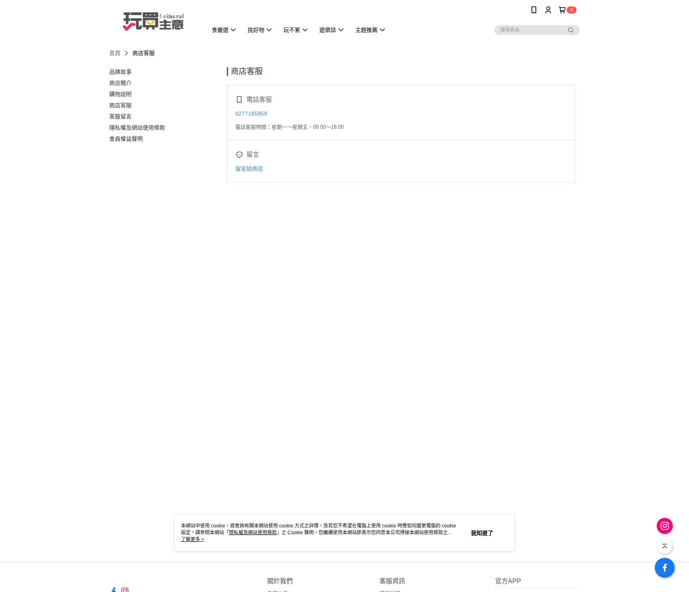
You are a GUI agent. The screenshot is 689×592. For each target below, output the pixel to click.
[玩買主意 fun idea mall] (153, 21)
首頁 (114, 53)
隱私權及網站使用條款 (253, 532)
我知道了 (482, 533)
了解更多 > (192, 539)
